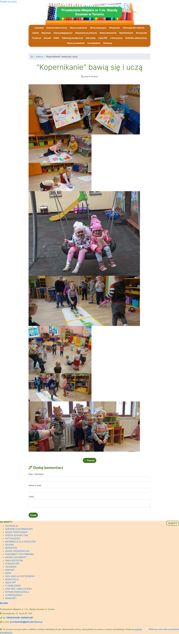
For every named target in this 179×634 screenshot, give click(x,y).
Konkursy (107, 43)
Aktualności (114, 28)
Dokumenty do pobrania (86, 33)
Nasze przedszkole (78, 28)
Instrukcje (39, 28)
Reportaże (46, 33)
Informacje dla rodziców (134, 28)
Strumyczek (141, 33)
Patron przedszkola (76, 43)
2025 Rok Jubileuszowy (136, 38)
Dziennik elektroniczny (57, 28)
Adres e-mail (35, 485)
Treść (31, 496)
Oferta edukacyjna (98, 28)
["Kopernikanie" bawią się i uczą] (84, 109)
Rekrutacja (91, 38)
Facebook (36, 38)
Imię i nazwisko (36, 474)
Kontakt (47, 38)
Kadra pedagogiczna (63, 33)
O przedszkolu (94, 43)
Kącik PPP (102, 38)
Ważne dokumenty (108, 33)
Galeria (35, 33)
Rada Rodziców (126, 33)
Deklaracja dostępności (72, 38)
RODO (56, 38)
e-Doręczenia (116, 38)
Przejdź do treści (8, 1)
